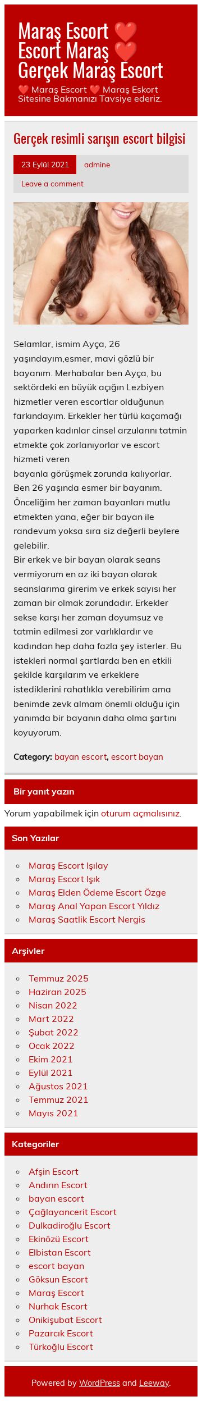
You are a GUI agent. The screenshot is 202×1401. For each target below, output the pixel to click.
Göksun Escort (58, 1279)
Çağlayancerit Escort (73, 1211)
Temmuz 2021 (59, 1099)
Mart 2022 (51, 1018)
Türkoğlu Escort (61, 1346)
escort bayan (137, 756)
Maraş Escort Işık (64, 878)
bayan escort (80, 756)
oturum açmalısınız (140, 813)
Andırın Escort (58, 1184)
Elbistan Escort (60, 1252)
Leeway (154, 1383)
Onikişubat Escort (65, 1319)
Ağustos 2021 (58, 1086)
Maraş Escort (56, 1292)
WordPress (99, 1383)
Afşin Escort (54, 1171)
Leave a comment (52, 183)
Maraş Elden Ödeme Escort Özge (97, 892)
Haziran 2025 (57, 991)
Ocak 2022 (52, 1045)
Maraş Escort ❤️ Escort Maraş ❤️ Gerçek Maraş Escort (90, 49)
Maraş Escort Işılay (68, 865)
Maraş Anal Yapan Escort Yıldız (94, 905)
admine (97, 164)
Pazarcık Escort (61, 1333)
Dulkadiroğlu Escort (70, 1225)
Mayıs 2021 (54, 1113)
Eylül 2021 (51, 1072)
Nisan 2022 (53, 1005)
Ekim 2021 (51, 1059)
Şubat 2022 (54, 1032)
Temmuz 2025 (59, 978)
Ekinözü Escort (59, 1238)
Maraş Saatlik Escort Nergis (87, 919)
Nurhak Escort (58, 1306)
